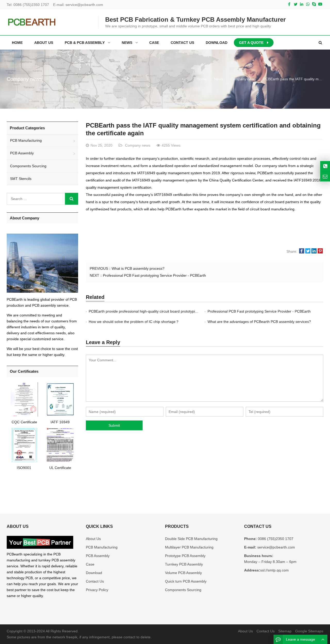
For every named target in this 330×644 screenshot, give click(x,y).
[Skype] (314, 4)
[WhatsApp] (308, 4)
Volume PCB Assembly (183, 573)
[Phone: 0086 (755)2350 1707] (325, 166)
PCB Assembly (22, 153)
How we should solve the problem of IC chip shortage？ (134, 322)
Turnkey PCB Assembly (184, 564)
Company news (24, 79)
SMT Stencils (20, 179)
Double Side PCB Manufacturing (191, 539)
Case (90, 564)
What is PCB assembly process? (138, 268)
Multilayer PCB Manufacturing (189, 547)
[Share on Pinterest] (320, 251)
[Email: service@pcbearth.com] (325, 176)
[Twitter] (295, 4)
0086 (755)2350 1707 (31, 5)
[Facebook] (289, 4)
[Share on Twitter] (308, 251)
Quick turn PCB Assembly (186, 581)
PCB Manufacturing (26, 140)
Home (17, 43)
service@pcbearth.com (84, 5)
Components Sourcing (28, 166)
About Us (93, 539)
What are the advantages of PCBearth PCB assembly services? (259, 322)
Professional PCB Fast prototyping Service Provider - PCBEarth (154, 275)
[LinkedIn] (302, 4)
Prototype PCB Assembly (185, 556)
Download (94, 573)
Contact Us (95, 581)
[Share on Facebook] (302, 251)
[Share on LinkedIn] (314, 251)
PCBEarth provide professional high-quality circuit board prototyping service (150, 311)
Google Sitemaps (309, 631)
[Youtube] (320, 4)
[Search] (71, 199)
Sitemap (285, 631)
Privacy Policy (97, 590)
